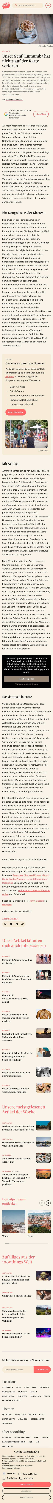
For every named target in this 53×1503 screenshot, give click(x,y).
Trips (41, 1415)
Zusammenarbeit (22, 1438)
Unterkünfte (8, 1419)
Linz (34, 1387)
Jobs (36, 1438)
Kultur (32, 1415)
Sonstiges (7, 1423)
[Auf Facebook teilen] (17, 924)
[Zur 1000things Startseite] (6, 5)
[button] (23, 924)
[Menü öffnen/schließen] (48, 5)
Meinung (6, 51)
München (22, 1392)
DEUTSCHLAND (8, 1392)
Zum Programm (15, 412)
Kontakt (45, 1438)
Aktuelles (6, 1155)
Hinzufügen (41, 114)
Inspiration (7, 1123)
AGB (30, 1442)
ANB (37, 1442)
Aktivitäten (20, 1415)
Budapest (22, 1396)
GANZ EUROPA (8, 1396)
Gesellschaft (37, 1419)
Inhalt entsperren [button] (26, 679)
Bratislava (35, 1396)
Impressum (7, 1446)
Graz (26, 1387)
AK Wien (9, 376)
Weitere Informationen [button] (26, 684)
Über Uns (6, 1438)
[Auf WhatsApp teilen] (5, 924)
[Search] (15, 5)
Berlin (33, 1392)
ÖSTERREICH (7, 1387)
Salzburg (44, 1387)
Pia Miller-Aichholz (14, 99)
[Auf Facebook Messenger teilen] (11, 924)
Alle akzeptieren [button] (26, 1484)
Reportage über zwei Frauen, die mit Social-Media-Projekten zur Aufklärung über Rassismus (25, 879)
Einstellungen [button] (26, 1497)
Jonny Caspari (37, 901)
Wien (18, 1387)
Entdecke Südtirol (11, 1401)
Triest (47, 1396)
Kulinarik (7, 1415)
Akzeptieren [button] (26, 1491)
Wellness (22, 1419)
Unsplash (7, 904)
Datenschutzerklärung (13, 1442)
